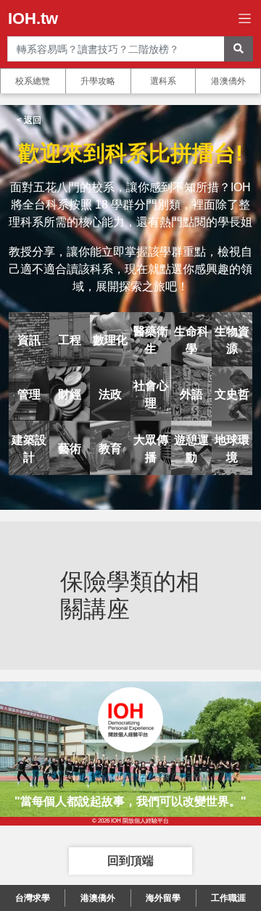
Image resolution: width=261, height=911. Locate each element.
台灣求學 (32, 898)
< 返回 (29, 120)
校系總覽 (32, 81)
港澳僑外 (228, 81)
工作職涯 (228, 898)
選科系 (163, 81)
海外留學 (163, 898)
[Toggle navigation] (244, 18)
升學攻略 (97, 81)
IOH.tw (33, 18)
